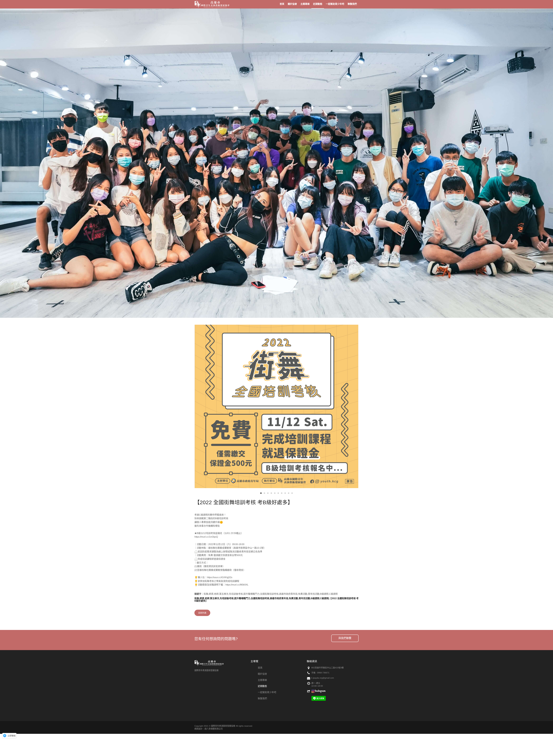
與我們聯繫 (344, 638)
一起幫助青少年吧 (267, 692)
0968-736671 (323, 673)
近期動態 (262, 686)
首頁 (260, 667)
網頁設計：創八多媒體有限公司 (208, 729)
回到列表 (202, 613)
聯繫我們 (262, 698)
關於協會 (262, 674)
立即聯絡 (11, 736)
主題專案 (262, 680)
